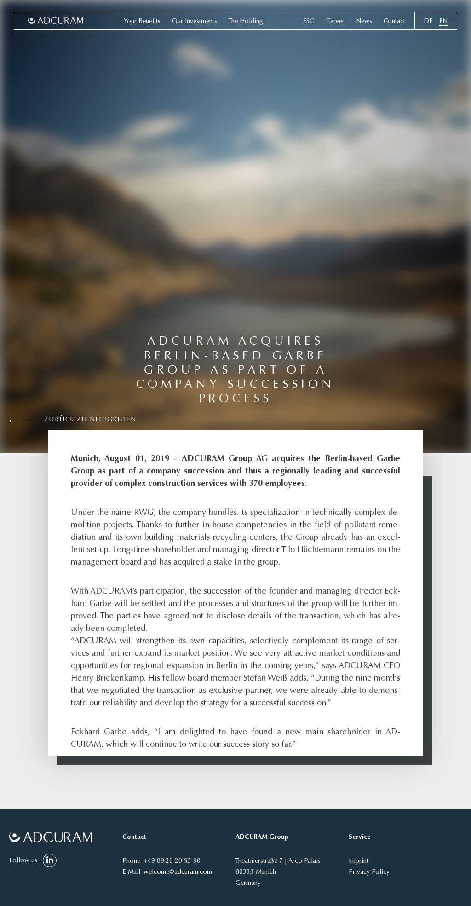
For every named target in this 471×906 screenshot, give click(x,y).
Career (335, 21)
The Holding (246, 21)
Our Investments (194, 21)
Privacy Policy (369, 872)
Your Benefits (142, 21)
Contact (394, 21)
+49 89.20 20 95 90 (172, 861)
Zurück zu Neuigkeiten (90, 420)
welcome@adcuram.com (178, 872)
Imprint (358, 861)
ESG (309, 21)
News (364, 21)
